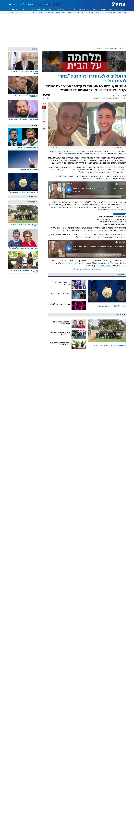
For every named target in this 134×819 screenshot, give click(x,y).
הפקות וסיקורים (36, 9)
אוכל (49, 9)
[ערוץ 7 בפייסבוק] (20, 9)
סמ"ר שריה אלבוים (76, 263)
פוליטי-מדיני (102, 9)
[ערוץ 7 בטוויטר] (23, 9)
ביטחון (120, 48)
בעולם (89, 9)
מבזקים (117, 9)
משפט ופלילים (72, 9)
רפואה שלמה (90, 12)
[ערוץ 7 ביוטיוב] (13, 9)
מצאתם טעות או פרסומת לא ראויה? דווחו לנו (87, 269)
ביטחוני (110, 9)
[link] (107, 295)
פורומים (57, 12)
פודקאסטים (82, 9)
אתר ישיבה (50, 12)
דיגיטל (104, 12)
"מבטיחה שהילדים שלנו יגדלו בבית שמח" (111, 222)
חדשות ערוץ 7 (117, 5)
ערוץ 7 (124, 48)
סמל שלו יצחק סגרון (104, 265)
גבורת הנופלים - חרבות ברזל (102, 98)
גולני (123, 98)
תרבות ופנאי (71, 12)
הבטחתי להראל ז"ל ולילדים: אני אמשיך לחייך (110, 219)
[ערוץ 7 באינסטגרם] (16, 9)
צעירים (98, 12)
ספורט (63, 12)
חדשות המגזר (121, 12)
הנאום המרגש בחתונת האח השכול (113, 224)
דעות (54, 9)
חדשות (123, 9)
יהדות (44, 9)
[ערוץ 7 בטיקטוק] (9, 9)
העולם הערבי (80, 12)
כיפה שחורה (111, 12)
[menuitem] (123, 9)
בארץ (94, 9)
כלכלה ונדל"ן (62, 9)
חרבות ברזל (116, 98)
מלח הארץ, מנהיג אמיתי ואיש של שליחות (111, 217)
